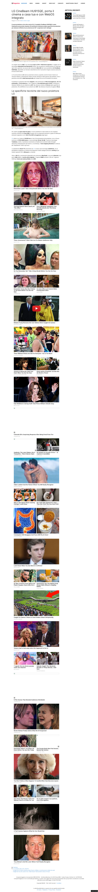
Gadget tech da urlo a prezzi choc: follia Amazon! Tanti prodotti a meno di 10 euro (31, 871)
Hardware (24, 3)
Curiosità (60, 3)
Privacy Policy (52, 889)
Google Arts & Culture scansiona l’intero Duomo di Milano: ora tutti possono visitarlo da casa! (34, 870)
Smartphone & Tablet (72, 3)
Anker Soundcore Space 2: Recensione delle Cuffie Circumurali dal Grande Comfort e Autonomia (79, 64)
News (31, 3)
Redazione (45, 889)
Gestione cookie (94, 890)
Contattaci (59, 883)
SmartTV (27, 868)
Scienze (83, 3)
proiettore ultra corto (19, 868)
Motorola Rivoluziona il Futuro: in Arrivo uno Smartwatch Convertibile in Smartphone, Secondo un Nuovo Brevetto (79, 38)
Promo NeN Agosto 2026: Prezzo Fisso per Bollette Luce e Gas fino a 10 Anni (79, 16)
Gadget (44, 3)
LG (12, 138)
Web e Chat (52, 3)
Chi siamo (39, 889)
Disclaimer (58, 889)
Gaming (37, 3)
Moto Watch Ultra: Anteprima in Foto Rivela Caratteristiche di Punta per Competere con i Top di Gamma (79, 76)
